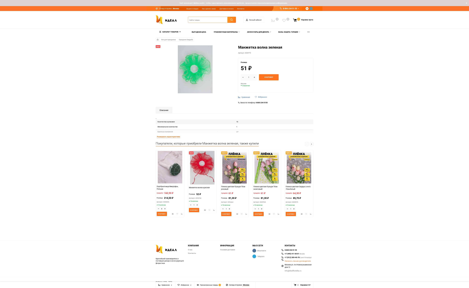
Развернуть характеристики (168, 136)
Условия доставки (227, 250)
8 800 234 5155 (262, 102)
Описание (164, 110)
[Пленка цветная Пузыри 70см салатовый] (266, 167)
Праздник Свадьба (186, 39)
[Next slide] (311, 144)
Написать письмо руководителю (298, 261)
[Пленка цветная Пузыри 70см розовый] (234, 167)
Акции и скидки (192, 9)
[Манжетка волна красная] (202, 168)
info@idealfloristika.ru (293, 271)
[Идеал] (170, 249)
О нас (190, 250)
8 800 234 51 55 (290, 8)
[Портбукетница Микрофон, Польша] (170, 167)
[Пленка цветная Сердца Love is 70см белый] (299, 167)
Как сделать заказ (209, 9)
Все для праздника (168, 39)
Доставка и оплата (226, 9)
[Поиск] (231, 20)
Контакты (240, 9)
